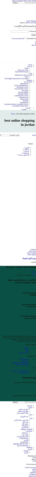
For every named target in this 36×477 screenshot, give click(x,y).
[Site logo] (25, 19)
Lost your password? (18, 38)
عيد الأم (26, 151)
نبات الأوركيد (24, 416)
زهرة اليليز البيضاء (29, 258)
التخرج (26, 440)
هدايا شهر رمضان (23, 155)
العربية (26, 452)
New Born (25, 90)
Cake (26, 351)
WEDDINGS (24, 102)
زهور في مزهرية (23, 411)
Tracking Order (23, 359)
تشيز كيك (25, 422)
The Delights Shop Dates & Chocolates (16, 78)
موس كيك (25, 424)
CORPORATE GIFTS (21, 96)
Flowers (25, 348)
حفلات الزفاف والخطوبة (20, 443)
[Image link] (18, 333)
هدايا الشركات (23, 438)
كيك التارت (24, 427)
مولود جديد (25, 434)
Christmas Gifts (23, 97)
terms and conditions (22, 364)
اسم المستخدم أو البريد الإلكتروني (25, 26)
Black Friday (24, 99)
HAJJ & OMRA (23, 92)
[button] (32, 254)
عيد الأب (26, 149)
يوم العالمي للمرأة (22, 445)
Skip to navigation (18, 1)
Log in (33, 35)
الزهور (27, 147)
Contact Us (25, 361)
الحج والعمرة (24, 442)
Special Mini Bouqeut (21, 72)
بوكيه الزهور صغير (22, 413)
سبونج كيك (25, 425)
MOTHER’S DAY (22, 87)
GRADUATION (23, 94)
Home (13, 114)
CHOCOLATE (23, 353)
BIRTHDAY (24, 84)
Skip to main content (30, 1)
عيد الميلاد (26, 153)
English (26, 451)
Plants (26, 68)
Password (32, 31)
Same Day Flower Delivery (20, 371)
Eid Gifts (25, 101)
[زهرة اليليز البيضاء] (18, 199)
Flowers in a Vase (23, 70)
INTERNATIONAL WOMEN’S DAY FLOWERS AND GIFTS (16, 105)
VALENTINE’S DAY (21, 89)
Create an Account (30, 22)
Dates (26, 77)
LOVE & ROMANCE (21, 85)
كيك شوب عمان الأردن (21, 420)
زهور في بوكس (23, 409)
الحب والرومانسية (22, 436)
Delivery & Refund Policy (20, 363)
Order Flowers (23, 373)
